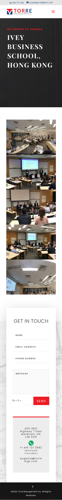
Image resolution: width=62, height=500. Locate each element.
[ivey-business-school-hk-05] (31, 293)
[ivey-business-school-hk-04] (31, 258)
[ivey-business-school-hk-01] (31, 153)
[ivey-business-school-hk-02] (31, 188)
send (41, 401)
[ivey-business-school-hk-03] (31, 223)
